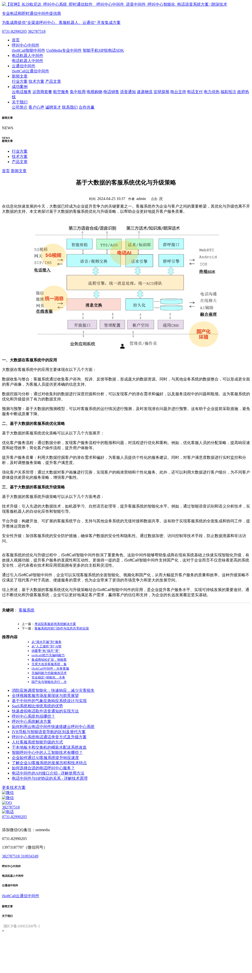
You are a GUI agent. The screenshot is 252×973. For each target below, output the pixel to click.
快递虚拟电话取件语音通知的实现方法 (45, 711)
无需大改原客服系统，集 (49, 664)
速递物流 (145, 92)
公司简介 (20, 107)
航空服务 (61, 92)
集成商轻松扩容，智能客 (49, 659)
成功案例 (20, 86)
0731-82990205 (14, 31)
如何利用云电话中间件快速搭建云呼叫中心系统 (53, 727)
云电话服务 (22, 92)
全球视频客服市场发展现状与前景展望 (45, 695)
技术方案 (36, 81)
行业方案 (20, 81)
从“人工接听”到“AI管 (47, 646)
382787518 (37, 31)
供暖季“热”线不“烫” (46, 651)
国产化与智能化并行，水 (49, 682)
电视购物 (94, 92)
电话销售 (111, 92)
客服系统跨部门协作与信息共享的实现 (61, 628)
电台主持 (178, 92)
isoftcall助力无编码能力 (48, 655)
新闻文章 (20, 76)
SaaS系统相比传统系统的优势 (37, 706)
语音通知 (128, 92)
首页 (16, 40)
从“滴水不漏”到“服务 (47, 642)
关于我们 (20, 102)
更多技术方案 (14, 787)
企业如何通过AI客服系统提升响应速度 (45, 758)
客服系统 (26, 610)
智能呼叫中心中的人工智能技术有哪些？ (47, 752)
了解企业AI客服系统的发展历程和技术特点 (49, 763)
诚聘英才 (53, 107)
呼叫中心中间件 (25, 45)
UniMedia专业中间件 (64, 50)
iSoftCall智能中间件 (28, 50)
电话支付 (195, 92)
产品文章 (53, 81)
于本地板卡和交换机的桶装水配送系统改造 (49, 747)
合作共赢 (86, 107)
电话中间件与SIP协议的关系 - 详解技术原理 (50, 778)
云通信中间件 (23, 66)
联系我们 (70, 107)
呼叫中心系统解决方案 (31, 721)
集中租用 (78, 92)
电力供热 (212, 92)
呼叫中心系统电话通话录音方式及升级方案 (49, 737)
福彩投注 (228, 92)
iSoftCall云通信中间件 (30, 71)
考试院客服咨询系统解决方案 (55, 624)
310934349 (29, 856)
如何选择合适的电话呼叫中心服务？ (43, 768)
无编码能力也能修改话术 (49, 673)
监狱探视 (161, 92)
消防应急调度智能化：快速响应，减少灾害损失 (53, 690)
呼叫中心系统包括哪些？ (33, 716)
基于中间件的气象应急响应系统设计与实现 (49, 701)
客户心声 (36, 107)
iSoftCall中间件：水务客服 (50, 668)
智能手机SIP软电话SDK (103, 50)
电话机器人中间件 (27, 55)
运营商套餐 (42, 92)
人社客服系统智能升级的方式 (37, 742)
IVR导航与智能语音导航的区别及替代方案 (49, 732)
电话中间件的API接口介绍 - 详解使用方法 (48, 773)
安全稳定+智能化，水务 (48, 677)
